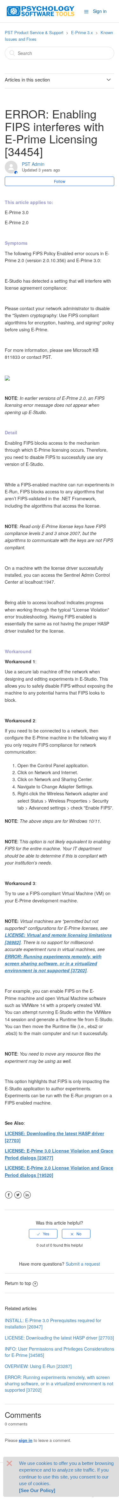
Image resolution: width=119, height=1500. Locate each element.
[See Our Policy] (37, 1490)
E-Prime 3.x (82, 32)
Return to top (18, 1283)
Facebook (9, 1195)
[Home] (40, 10)
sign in (25, 1440)
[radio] (43, 1233)
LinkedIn (27, 1195)
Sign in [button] (100, 11)
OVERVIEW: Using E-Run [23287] (38, 1366)
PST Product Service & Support (34, 32)
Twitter (18, 1195)
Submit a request (83, 1264)
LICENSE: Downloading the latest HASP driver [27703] (59, 1337)
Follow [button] (59, 181)
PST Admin (33, 164)
